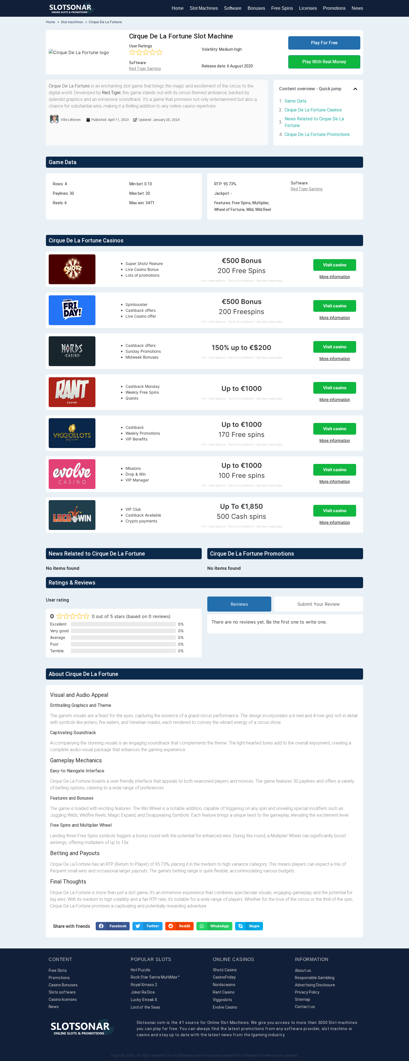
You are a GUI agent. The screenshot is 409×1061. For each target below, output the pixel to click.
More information (334, 276)
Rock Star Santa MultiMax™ (155, 977)
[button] (355, 89)
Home (178, 8)
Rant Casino (224, 992)
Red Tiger (111, 92)
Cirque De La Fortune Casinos (313, 110)
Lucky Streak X (144, 999)
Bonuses (256, 8)
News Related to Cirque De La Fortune (314, 122)
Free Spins (282, 8)
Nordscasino (224, 984)
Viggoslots (222, 999)
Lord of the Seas (145, 1007)
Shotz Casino (225, 970)
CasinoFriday (224, 977)
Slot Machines (204, 8)
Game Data (295, 101)
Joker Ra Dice (143, 992)
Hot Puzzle (140, 970)
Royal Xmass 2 (144, 984)
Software (233, 8)
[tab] (239, 604)
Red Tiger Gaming (145, 68)
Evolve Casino (225, 1007)
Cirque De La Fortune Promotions (317, 134)
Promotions (334, 8)
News (357, 8)
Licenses (308, 8)
